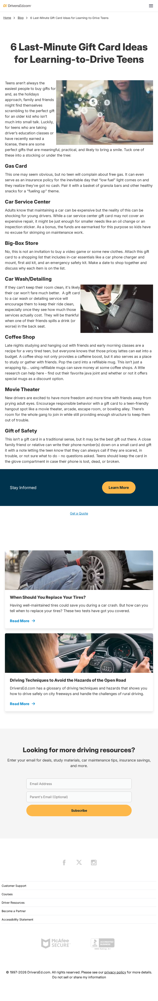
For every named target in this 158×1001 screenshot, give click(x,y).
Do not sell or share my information (79, 977)
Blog (21, 17)
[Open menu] (151, 5)
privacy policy (115, 972)
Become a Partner (14, 911)
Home (7, 17)
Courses (7, 894)
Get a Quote (79, 513)
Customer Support (14, 885)
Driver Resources (13, 902)
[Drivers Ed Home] (17, 5)
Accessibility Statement (17, 919)
